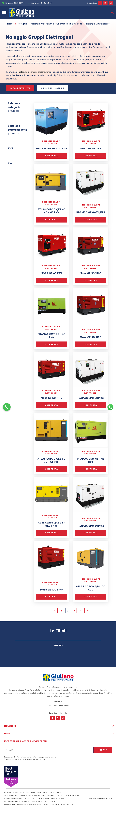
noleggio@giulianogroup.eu (58, 705)
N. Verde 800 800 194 (15, 3)
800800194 (58, 701)
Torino (58, 645)
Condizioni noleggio (52, 88)
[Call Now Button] (7, 407)
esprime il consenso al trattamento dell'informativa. (25, 759)
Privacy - (92, 798)
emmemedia (107, 798)
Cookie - (98, 798)
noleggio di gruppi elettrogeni (34, 71)
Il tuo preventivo (20, 88)
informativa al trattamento (26, 757)
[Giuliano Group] (21, 12)
